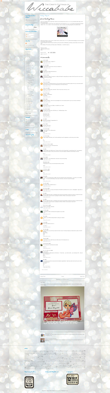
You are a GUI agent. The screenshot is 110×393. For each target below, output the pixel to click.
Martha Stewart (28, 360)
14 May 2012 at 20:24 (46, 146)
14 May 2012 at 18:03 (46, 101)
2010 (28, 106)
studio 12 (53, 365)
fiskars (26, 356)
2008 (28, 109)
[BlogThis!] (51, 52)
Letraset (68, 23)
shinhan (60, 364)
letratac (44, 359)
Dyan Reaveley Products (33, 355)
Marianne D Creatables (74, 359)
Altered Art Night (30, 92)
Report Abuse (28, 113)
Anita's (58, 350)
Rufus (44, 216)
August (29, 66)
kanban (64, 358)
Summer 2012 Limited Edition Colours (31, 95)
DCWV (58, 354)
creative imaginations (32, 354)
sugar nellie (67, 365)
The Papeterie (66, 366)
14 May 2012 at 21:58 (46, 186)
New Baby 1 (43, 282)
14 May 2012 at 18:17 (46, 116)
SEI (50, 364)
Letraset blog (66, 40)
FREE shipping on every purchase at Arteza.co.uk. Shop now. (31, 20)
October (29, 63)
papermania (39, 361)
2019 (28, 52)
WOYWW (41, 368)
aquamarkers (70, 350)
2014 (28, 56)
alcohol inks (38, 350)
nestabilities (79, 360)
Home (62, 276)
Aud (44, 193)
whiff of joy (69, 367)
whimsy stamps (81, 367)
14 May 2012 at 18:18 (46, 121)
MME (61, 360)
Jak (50, 24)
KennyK (72, 358)
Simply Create (64, 364)
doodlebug (82, 354)
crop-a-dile (37, 354)
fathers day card (75, 355)
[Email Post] (48, 52)
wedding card (65, 367)
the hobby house (59, 366)
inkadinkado (39, 358)
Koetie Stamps (76, 358)
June (29, 69)
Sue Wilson (56, 365)
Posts (28, 34)
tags (29, 366)
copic (43, 353)
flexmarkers (38, 356)
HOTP (74, 357)
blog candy (43, 351)
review (81, 363)
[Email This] (50, 52)
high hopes (65, 357)
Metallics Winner (30, 75)
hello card (55, 357)
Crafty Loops (45, 88)
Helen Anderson (46, 205)
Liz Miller (44, 210)
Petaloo (34, 363)
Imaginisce (34, 358)
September (30, 65)
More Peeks (29, 72)
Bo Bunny (50, 351)
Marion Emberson (82, 359)
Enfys (44, 24)
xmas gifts (50, 368)
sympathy (26, 366)
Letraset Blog (70, 21)
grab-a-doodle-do (27, 357)
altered (43, 350)
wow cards (37, 368)
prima (43, 363)
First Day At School (82, 355)
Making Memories (66, 359)
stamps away (44, 365)
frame (44, 356)
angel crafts (54, 350)
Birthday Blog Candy (48, 333)
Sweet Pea (83, 365)
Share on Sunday (30, 91)
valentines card (43, 367)
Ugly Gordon (38, 367)
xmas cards (46, 368)
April (29, 98)
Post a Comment (45, 269)
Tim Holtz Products (29, 367)
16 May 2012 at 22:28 (46, 257)
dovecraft (26, 355)
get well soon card (49, 356)
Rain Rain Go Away (31, 89)
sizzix (72, 364)
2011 (28, 104)
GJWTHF (67, 356)
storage (48, 365)
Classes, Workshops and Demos (31, 80)
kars (68, 358)
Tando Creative (33, 366)
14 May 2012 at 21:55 (46, 181)
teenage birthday (44, 366)
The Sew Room (73, 366)
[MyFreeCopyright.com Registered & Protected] (31, 120)
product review (56, 363)
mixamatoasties (46, 243)
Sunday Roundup (74, 365)
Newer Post (43, 276)
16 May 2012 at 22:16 (46, 248)
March (29, 99)
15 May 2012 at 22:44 (46, 236)
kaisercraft (60, 358)
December (29, 60)
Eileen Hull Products (51, 355)
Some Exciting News (30, 83)
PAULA (44, 99)
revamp (78, 363)
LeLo (35, 359)
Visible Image (53, 367)
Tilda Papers (78, 366)
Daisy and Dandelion (50, 354)
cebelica (44, 60)
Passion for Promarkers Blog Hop (50, 338)
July (28, 68)
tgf (48, 366)
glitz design (72, 356)
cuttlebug (41, 354)
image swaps (30, 358)
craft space (78, 353)
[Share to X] (52, 52)
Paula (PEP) (45, 93)
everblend (56, 355)
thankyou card (53, 366)
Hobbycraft (69, 357)
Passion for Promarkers (64, 361)
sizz (69, 364)
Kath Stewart (45, 188)
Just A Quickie (30, 85)
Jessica (47, 24)
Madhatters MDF (57, 359)
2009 (28, 108)
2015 (28, 54)
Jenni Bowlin (51, 358)
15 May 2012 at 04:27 (46, 220)
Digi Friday (69, 354)
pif (36, 363)
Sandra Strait (45, 82)
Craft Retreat (73, 353)
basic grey (81, 350)
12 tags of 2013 (27, 350)
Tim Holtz (83, 366)
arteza (75, 350)
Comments (29, 36)
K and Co (55, 358)
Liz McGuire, (45, 169)
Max (44, 259)
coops (44, 222)
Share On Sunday (55, 364)
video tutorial (48, 367)
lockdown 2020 (48, 359)
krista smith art (81, 358)
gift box (59, 356)
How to (77, 357)
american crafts (48, 350)
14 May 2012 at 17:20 (46, 72)
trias (34, 367)
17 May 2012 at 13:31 (46, 267)
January (29, 102)
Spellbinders (29, 365)
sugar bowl (61, 365)
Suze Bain (45, 183)
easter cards (39, 355)
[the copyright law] (29, 121)
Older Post (82, 276)
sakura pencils (33, 364)
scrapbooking (46, 364)
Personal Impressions (28, 363)
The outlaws (30, 86)
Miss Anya (57, 360)
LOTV (52, 359)
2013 (28, 57)
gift (53, 356)
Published (71, 363)
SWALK (79, 365)
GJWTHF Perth (30, 74)
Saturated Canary (39, 364)
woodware (32, 368)
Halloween (40, 357)
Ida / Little (45, 65)
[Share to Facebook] (53, 52)
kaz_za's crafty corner (47, 250)
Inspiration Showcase (45, 358)
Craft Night (68, 353)
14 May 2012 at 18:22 (46, 126)
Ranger (74, 363)
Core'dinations (49, 353)
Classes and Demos (29, 353)
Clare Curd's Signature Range (76, 351)
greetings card (34, 357)
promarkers (63, 363)
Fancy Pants (70, 355)
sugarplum (45, 75)
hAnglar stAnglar (45, 357)
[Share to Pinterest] (54, 52)
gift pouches (63, 356)
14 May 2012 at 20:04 (46, 133)
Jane (44, 70)
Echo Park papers (45, 355)
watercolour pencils (59, 367)
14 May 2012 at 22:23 (46, 191)
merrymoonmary (58, 390)
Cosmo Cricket (59, 353)
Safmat (29, 364)
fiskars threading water (31, 356)
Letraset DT (40, 359)
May (29, 71)
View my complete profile (30, 45)
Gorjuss (82, 356)
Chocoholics (30, 88)
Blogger (66, 390)
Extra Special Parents (63, 355)
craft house (64, 353)
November (29, 62)
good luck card (77, 356)
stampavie (34, 365)
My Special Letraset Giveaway (31, 78)
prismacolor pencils (49, 363)
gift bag (56, 356)
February (29, 101)
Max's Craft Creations (46, 266)
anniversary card (64, 350)
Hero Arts (60, 357)
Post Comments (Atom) (65, 279)
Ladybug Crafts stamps (31, 359)
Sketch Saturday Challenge (78, 364)
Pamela (44, 157)
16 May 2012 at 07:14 (46, 241)
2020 (28, 51)
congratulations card (38, 353)
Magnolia (61, 359)
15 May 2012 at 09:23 (46, 227)
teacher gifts (39, 366)
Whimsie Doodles (75, 367)
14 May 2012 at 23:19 (46, 214)
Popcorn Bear (39, 363)
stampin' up (39, 365)
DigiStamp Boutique (75, 354)
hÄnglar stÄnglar (51, 357)
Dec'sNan (44, 229)
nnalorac (44, 104)
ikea (81, 357)
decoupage (62, 354)
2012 (28, 59)
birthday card (36, 351)
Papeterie (44, 238)
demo (65, 354)
